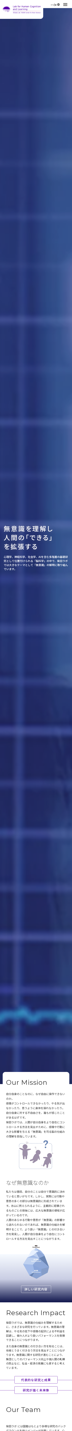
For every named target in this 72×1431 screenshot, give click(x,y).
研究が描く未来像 (36, 1390)
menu (65, 4)
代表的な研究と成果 (36, 1380)
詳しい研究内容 (36, 1289)
